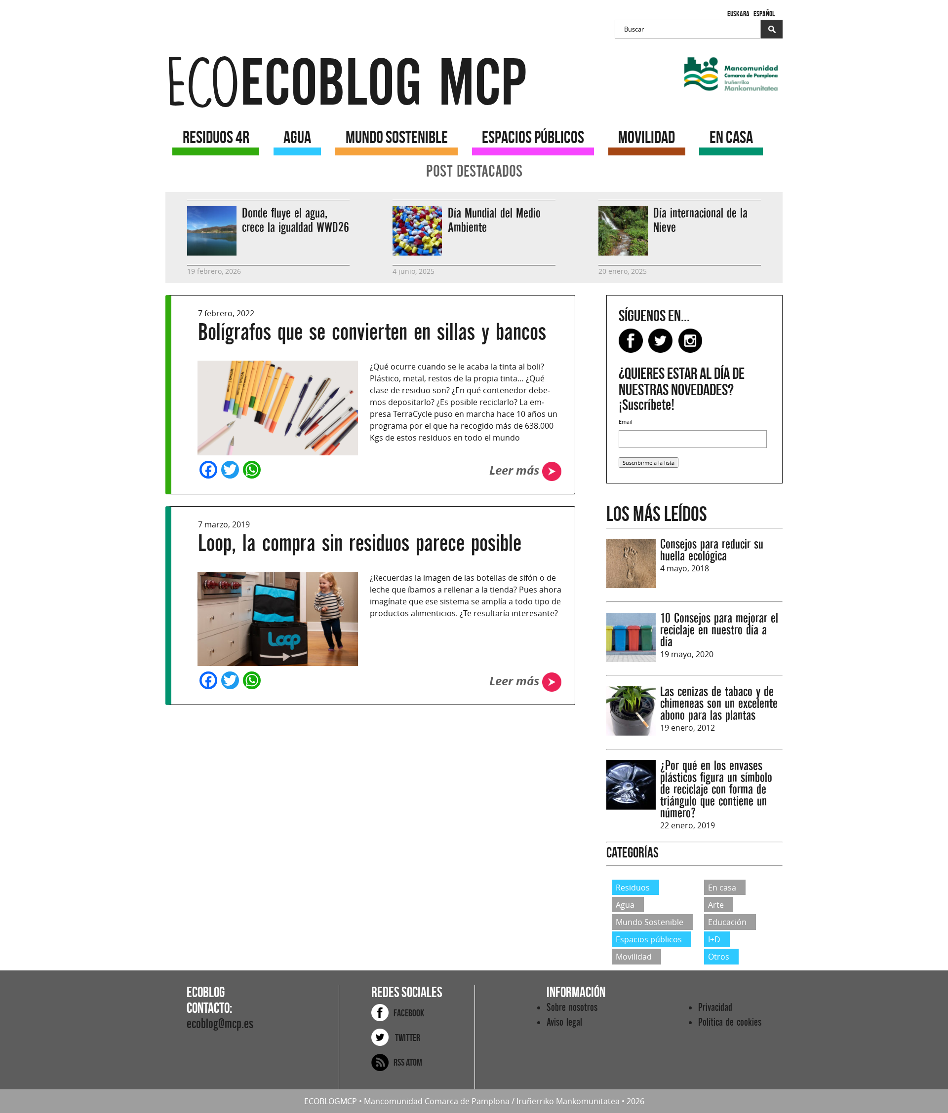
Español (764, 13)
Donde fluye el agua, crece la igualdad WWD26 (295, 220)
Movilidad (634, 956)
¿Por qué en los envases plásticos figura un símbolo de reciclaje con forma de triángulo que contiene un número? (716, 789)
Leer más (515, 470)
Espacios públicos (649, 939)
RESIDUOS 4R (216, 137)
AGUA (297, 137)
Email (625, 421)
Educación (727, 922)
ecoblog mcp (346, 83)
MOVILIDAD (646, 137)
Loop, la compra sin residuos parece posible (359, 543)
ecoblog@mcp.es (220, 1024)
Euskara (738, 13)
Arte (716, 904)
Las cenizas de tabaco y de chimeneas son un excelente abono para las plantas (719, 704)
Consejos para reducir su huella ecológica (711, 550)
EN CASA (731, 137)
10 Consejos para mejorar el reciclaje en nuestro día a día (719, 630)
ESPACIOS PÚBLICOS (533, 137)
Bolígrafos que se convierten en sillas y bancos (372, 332)
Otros (718, 956)
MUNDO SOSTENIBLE (397, 137)
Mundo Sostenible (649, 922)
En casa (722, 887)
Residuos (633, 887)
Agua (625, 904)
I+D (714, 939)
